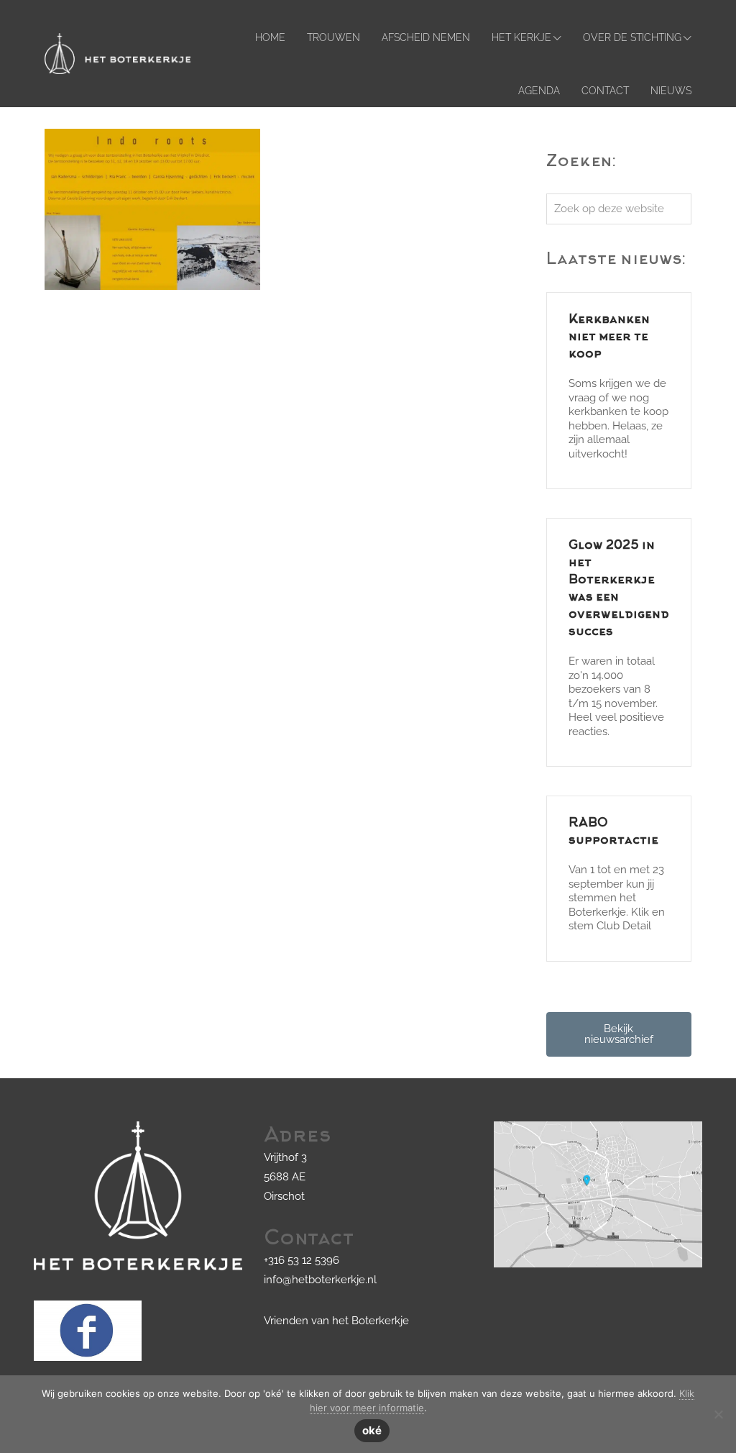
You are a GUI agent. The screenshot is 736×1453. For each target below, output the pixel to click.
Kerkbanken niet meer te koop (609, 337)
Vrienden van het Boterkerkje (336, 1320)
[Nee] (718, 1414)
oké (372, 1430)
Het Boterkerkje (58, 24)
